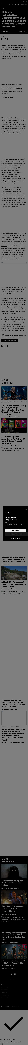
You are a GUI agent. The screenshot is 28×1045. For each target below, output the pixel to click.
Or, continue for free (15, 538)
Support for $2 (15, 530)
